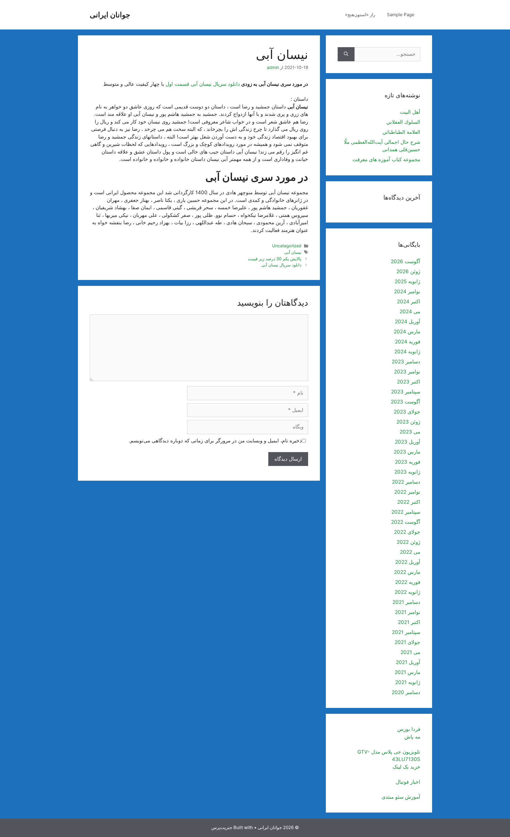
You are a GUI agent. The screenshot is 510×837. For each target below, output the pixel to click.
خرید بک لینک (406, 767)
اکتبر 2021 (409, 622)
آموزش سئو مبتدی (401, 797)
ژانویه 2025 (407, 281)
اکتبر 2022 (408, 502)
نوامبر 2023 (407, 372)
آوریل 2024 (407, 321)
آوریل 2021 (408, 662)
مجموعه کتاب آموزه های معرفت (386, 159)
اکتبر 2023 (408, 382)
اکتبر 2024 (408, 301)
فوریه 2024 (407, 342)
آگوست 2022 (405, 522)
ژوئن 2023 (408, 422)
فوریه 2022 (407, 582)
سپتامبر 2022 (405, 512)
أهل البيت (410, 112)
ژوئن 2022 (408, 542)
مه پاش (412, 737)
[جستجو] (346, 54)
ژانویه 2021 (407, 682)
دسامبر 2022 (406, 482)
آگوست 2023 (405, 402)
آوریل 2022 (407, 562)
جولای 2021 (407, 642)
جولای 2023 (407, 412)
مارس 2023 (407, 452)
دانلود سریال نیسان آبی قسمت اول (203, 84)
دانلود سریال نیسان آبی (281, 264)
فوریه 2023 (407, 462)
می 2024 (410, 311)
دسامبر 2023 (406, 362)
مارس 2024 (407, 332)
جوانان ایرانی (110, 14)
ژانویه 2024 (407, 352)
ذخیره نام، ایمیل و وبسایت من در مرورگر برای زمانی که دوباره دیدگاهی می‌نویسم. (215, 441)
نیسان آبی (292, 252)
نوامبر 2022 (407, 492)
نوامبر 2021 (407, 612)
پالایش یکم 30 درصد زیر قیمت (274, 258)
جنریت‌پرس (221, 827)
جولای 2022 (407, 532)
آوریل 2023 (407, 442)
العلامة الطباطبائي (401, 132)
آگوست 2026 (405, 261)
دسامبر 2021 (406, 602)
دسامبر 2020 (406, 692)
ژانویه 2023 (407, 472)
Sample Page (400, 14)
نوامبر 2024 (407, 291)
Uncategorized (286, 245)
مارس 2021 (407, 672)
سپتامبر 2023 (405, 392)
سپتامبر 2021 (406, 632)
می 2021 (410, 652)
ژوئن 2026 (408, 271)
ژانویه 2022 (407, 592)
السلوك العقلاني (403, 122)
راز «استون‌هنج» (360, 14)
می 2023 (410, 432)
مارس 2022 (407, 572)
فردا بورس (408, 729)
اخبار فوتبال (408, 782)
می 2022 (410, 552)
